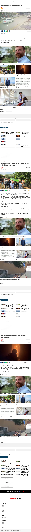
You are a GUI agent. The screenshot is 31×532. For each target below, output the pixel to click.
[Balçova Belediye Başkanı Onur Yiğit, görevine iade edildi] (23, 81)
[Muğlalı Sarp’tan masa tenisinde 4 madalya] (3, 142)
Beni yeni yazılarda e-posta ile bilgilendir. (6, 124)
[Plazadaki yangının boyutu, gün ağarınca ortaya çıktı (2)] (23, 69)
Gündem (29, 11)
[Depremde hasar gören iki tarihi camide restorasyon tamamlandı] (7, 81)
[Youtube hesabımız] (23, 491)
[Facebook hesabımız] (19, 491)
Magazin (3, 511)
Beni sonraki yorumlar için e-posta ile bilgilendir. (7, 122)
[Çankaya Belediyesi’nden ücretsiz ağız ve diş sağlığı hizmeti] (15, 97)
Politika (3, 510)
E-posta (17, 448)
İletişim (3, 527)
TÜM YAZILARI (28, 8)
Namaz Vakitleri (4, 517)
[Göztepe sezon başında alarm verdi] (3, 317)
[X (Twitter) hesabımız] (20, 491)
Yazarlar (3, 505)
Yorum (2, 285)
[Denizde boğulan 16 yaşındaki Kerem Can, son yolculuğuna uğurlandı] (7, 69)
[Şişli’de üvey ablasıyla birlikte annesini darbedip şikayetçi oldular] (15, 269)
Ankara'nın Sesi (5, 8)
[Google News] (29, 31)
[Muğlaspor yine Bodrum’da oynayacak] (3, 136)
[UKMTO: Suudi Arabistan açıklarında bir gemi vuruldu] (18, 139)
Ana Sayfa (3, 522)
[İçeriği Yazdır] (9, 31)
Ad (1, 448)
